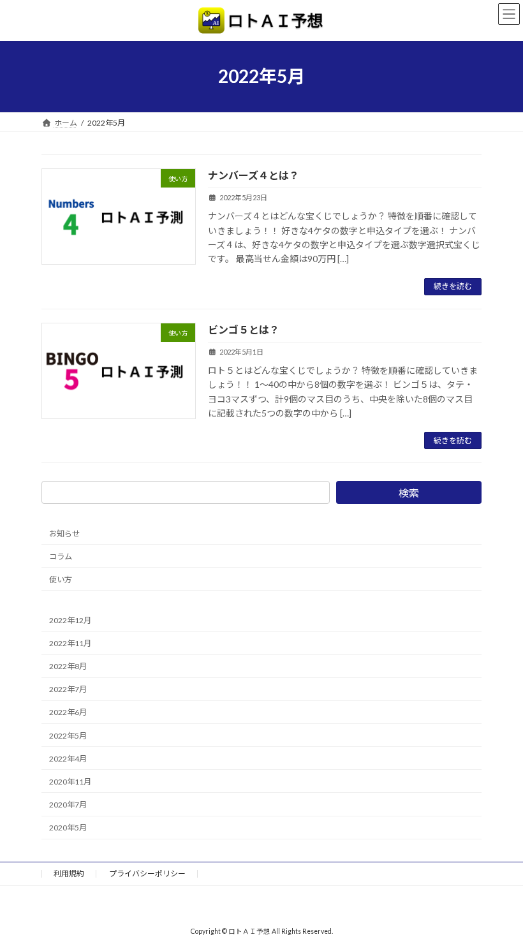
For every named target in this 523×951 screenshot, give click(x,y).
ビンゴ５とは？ (243, 329)
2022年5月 (68, 736)
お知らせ (64, 533)
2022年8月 (68, 667)
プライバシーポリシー (147, 873)
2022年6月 (68, 713)
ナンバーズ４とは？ (253, 175)
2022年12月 (70, 620)
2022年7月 (68, 690)
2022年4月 (68, 758)
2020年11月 (70, 781)
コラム (60, 556)
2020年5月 (68, 828)
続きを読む (453, 286)
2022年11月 (70, 644)
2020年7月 (68, 804)
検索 (409, 493)
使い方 (60, 579)
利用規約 (69, 873)
